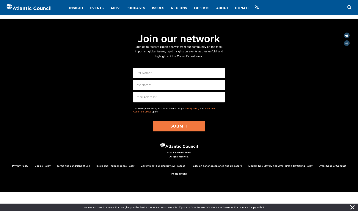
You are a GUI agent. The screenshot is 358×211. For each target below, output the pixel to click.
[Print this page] (347, 35)
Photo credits (179, 173)
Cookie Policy (43, 166)
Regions (179, 8)
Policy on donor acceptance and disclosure (216, 166)
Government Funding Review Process (163, 166)
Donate (242, 8)
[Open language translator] (256, 7)
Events (97, 8)
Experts (202, 8)
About (222, 8)
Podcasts (135, 8)
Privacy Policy (192, 108)
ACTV (115, 8)
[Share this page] (347, 43)
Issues (158, 8)
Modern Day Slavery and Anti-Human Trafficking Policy (280, 166)
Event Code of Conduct (332, 166)
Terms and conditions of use (73, 166)
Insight (76, 8)
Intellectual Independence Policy (115, 166)
